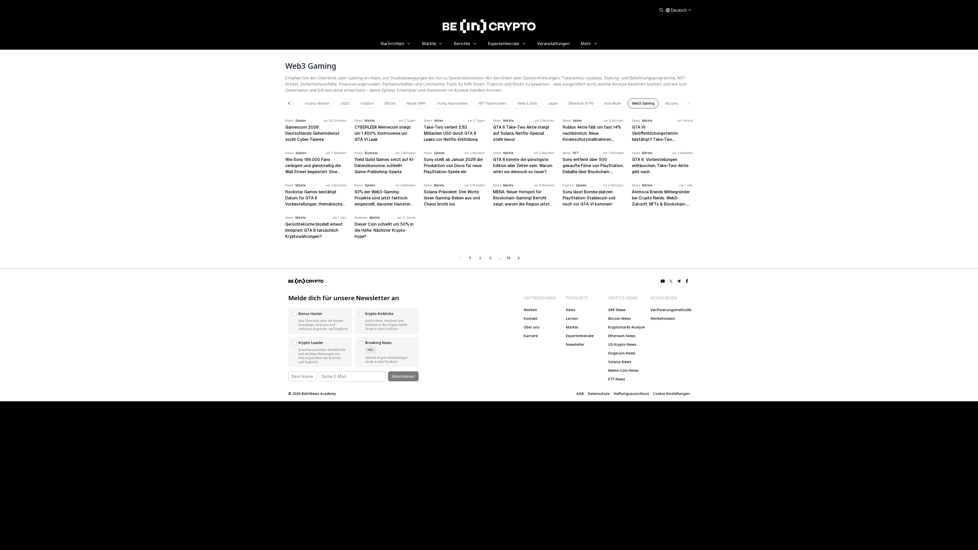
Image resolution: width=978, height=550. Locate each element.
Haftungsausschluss (631, 393)
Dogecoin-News (621, 353)
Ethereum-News (621, 335)
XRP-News (617, 309)
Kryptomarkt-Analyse (626, 327)
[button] (320, 321)
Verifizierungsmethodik (670, 309)
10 (508, 257)
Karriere (531, 335)
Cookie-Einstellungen (671, 393)
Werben (530, 309)
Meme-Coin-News (623, 370)
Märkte (572, 327)
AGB (580, 393)
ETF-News (616, 379)
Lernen (572, 318)
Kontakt (530, 318)
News (570, 309)
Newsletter (575, 344)
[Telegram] (679, 281)
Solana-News (619, 361)
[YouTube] (662, 281)
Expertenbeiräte (580, 335)
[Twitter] (670, 281)
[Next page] (518, 258)
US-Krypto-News (622, 344)
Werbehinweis (662, 318)
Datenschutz (599, 393)
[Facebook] (687, 281)
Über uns (531, 327)
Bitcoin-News (619, 318)
